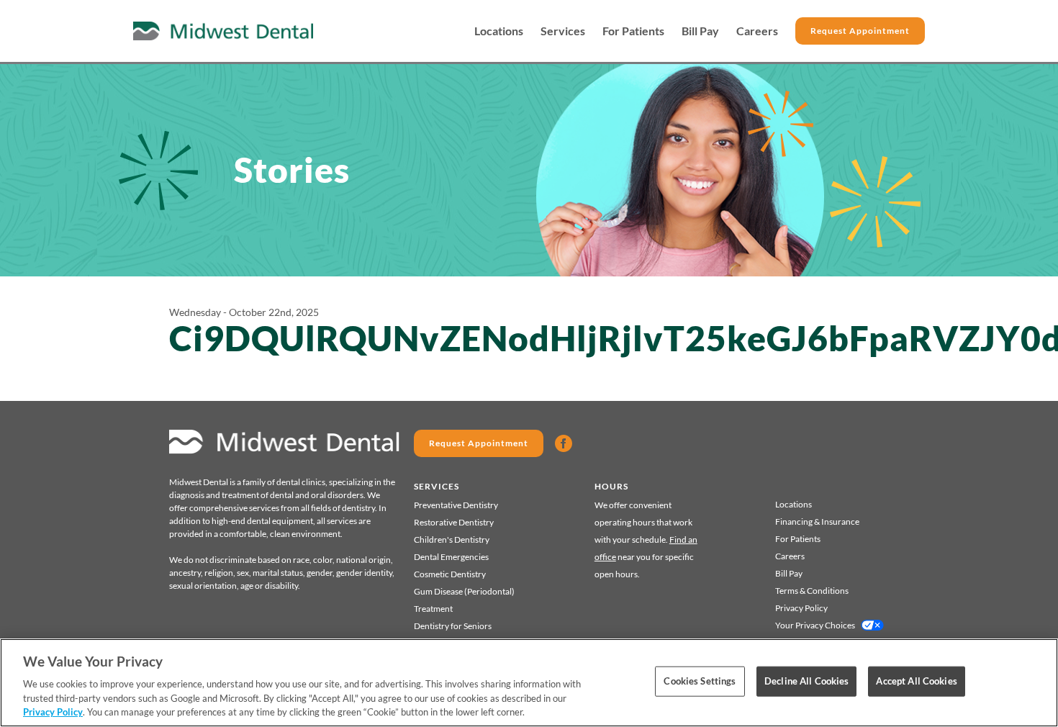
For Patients (633, 30)
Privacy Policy (801, 607)
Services (563, 30)
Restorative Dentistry (454, 522)
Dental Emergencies (451, 556)
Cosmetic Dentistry (450, 574)
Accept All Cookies (916, 681)
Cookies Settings (700, 681)
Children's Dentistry (451, 539)
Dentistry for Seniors (453, 625)
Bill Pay (700, 30)
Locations (498, 30)
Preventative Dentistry (456, 505)
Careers (757, 30)
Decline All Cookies (806, 681)
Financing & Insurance (817, 521)
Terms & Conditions (812, 590)
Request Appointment (860, 30)
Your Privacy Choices (815, 625)
